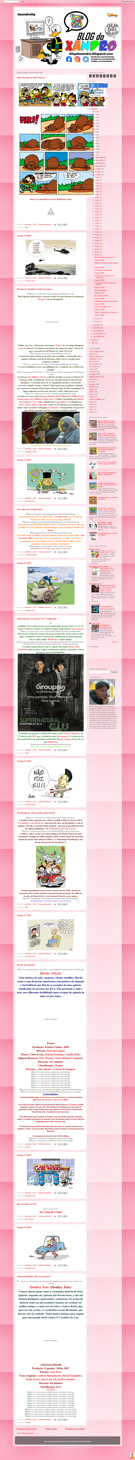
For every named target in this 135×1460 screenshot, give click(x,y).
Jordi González (66, 1379)
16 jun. (97, 217)
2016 (93, 135)
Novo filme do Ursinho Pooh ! (30, 509)
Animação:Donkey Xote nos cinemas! (33, 1276)
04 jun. (97, 252)
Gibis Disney (93, 359)
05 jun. (97, 249)
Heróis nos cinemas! (26, 964)
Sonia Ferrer (33, 1379)
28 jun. (97, 183)
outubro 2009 (97, 163)
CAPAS (91, 369)
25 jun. (97, 191)
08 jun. (97, 240)
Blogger (88, 1441)
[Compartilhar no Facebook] (64, 225)
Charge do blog (30, 281)
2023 (93, 115)
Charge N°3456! (24, 235)
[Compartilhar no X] (62, 225)
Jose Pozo (55, 1372)
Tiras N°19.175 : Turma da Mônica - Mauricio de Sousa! (107, 434)
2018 (93, 129)
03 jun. (97, 255)
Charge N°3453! (24, 761)
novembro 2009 (98, 160)
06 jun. (97, 246)
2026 (93, 106)
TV (90, 382)
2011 (93, 149)
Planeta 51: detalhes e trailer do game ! (35, 289)
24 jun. (97, 194)
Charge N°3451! (24, 1155)
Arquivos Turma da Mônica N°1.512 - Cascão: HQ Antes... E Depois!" (108, 485)
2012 (93, 146)
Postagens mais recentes (27, 1428)
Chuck (58, 345)
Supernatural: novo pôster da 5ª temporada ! (37, 618)
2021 (93, 120)
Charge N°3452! (24, 915)
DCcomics (92, 374)
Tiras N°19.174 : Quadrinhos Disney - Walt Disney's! (107, 473)
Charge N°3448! (99, 309)
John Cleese (49, 398)
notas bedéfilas (96, 604)
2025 (93, 109)
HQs (26, 227)
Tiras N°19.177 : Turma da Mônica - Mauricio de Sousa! (107, 509)
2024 (93, 112)
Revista (91, 361)
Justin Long (23, 398)
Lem (21, 348)
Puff (37, 535)
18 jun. (97, 212)
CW (24, 628)
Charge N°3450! (24, 1227)
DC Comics (66, 739)
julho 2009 (96, 172)
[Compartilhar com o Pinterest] (66, 225)
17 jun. (97, 215)
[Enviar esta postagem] (54, 224)
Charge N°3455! (24, 459)
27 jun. (97, 186)
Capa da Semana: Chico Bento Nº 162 (106, 569)
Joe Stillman (33, 376)
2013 (93, 143)
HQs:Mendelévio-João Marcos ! (31, 77)
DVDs (91, 409)
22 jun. (97, 200)
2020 (93, 123)
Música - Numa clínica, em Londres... (105, 312)
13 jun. (97, 226)
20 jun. (97, 206)
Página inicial (51, 1428)
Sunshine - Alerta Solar (54, 1100)
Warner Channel (70, 733)
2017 (93, 132)
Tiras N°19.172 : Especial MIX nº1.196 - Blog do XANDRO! (107, 463)
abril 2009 (96, 328)
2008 (93, 340)
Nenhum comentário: (45, 224)
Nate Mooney (46, 1058)
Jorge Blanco (61, 401)
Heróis (45, 973)
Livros (91, 379)
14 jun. (97, 223)
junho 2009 (97, 175)
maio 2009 (96, 325)
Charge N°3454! (24, 563)
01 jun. (97, 321)
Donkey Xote (39, 1286)
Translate (104, 98)
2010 (93, 152)
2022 (93, 118)
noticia (91, 394)
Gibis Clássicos (96, 549)
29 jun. (97, 180)
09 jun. (97, 237)
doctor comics (95, 624)
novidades (92, 384)
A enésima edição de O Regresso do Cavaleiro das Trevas (107, 608)
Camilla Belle (72, 1054)
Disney (50, 530)
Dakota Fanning (54, 1054)
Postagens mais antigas (74, 1428)
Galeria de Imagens (64, 1069)
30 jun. (97, 177)
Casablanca (73, 1105)
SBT (34, 736)
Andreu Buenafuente (49, 1375)
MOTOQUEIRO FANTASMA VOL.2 (105, 626)
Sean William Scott (75, 396)
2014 (93, 141)
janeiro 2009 (97, 336)
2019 (93, 126)
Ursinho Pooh (62, 516)
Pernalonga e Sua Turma (29, 822)
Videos (91, 407)
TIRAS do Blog (94, 356)
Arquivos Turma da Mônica (100, 566)
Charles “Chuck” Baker (45, 385)
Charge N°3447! (99, 315)
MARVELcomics (94, 377)
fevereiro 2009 (97, 334)
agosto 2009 (97, 169)
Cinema (27, 1147)
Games (34, 452)
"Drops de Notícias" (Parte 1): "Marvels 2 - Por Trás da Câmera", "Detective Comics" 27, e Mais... (108, 588)
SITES (91, 392)
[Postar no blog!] (60, 225)
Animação (28, 452)
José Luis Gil (48, 1379)
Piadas (91, 412)
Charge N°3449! (99, 304)
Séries (27, 753)
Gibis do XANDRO (95, 399)
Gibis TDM (92, 367)
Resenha (31, 1069)
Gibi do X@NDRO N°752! (102, 307)
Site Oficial (44, 1069)
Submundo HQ (96, 584)
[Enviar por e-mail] (58, 225)
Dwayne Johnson (47, 396)
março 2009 (97, 331)
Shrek (42, 376)
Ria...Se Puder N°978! (27, 1204)
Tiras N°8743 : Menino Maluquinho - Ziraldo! (105, 523)
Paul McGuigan (56, 1051)
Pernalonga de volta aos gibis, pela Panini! (36, 812)
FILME (34, 555)
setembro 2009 (98, 166)
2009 (93, 155)
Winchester (52, 639)
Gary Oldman (35, 398)
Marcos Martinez (39, 404)
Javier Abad (24, 404)
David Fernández (72, 1375)
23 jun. (97, 197)
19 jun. (97, 209)
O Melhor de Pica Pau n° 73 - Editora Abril (107, 552)
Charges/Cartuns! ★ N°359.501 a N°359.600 (107, 534)
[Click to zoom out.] (51, 731)
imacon (74, 1441)
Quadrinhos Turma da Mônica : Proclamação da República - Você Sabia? (108, 449)
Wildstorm (52, 741)
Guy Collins (37, 401)
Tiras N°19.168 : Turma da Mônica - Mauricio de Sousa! (107, 422)
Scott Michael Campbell (68, 1058)
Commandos (53, 407)
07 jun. (97, 243)
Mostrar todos (115, 642)
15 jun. (97, 220)
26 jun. (97, 189)
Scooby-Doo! (54, 828)
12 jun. (97, 229)
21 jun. (97, 203)
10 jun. (97, 235)
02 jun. (97, 319)
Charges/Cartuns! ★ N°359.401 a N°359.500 (107, 498)
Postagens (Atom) (27, 1433)
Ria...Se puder (29, 1219)
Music (91, 389)
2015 (93, 138)
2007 (93, 343)
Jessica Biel (61, 396)
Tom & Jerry (70, 828)
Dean (71, 646)
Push (56, 973)
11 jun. (97, 232)
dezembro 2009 (98, 157)
